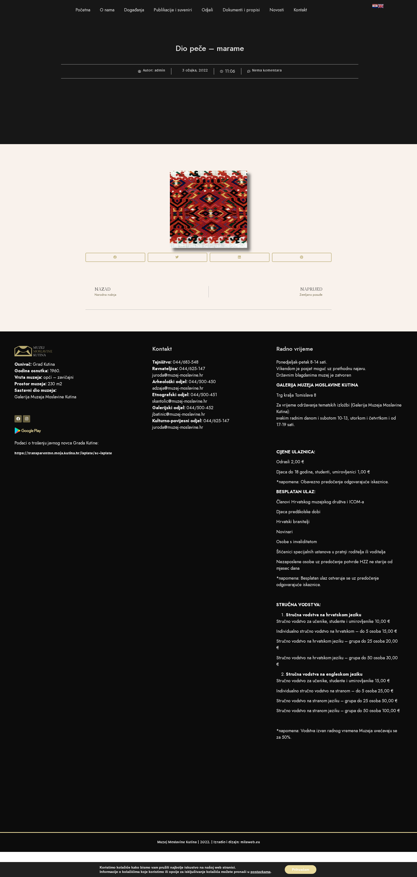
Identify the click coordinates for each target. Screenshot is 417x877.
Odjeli (207, 10)
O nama (107, 10)
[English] (381, 7)
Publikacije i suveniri (173, 10)
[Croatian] (375, 7)
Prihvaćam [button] (300, 869)
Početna (83, 10)
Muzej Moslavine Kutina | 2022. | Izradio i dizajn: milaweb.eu (208, 843)
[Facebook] (18, 418)
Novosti (277, 10)
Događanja (134, 10)
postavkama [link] (260, 872)
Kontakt (300, 10)
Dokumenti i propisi (241, 10)
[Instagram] (26, 418)
